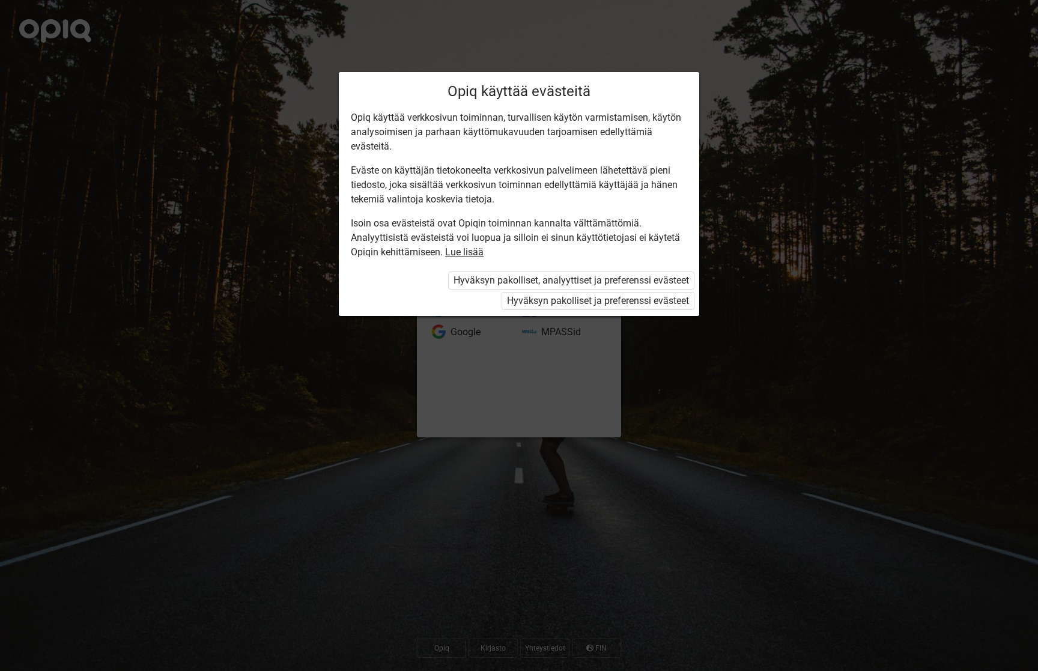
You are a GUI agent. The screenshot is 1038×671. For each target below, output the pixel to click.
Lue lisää (464, 252)
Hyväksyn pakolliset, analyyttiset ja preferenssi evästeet (571, 280)
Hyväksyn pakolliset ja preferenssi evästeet (598, 300)
